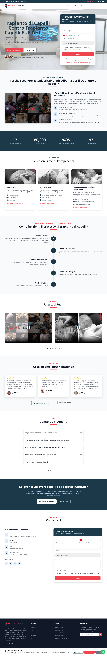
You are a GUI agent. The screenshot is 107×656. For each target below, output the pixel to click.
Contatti (100, 6)
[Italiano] (88, 1)
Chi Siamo (70, 6)
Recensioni (92, 6)
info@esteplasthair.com (21, 1)
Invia (78, 54)
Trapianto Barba (59, 636)
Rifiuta (99, 652)
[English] (90, 1)
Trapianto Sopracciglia (61, 638)
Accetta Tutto (90, 652)
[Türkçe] (92, 1)
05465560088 (8, 1)
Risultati (83, 6)
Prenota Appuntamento (46, 501)
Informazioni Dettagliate (14, 203)
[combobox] (65, 35)
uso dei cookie (15, 654)
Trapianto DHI (59, 630)
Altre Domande (54, 471)
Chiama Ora (30, 50)
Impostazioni (78, 652)
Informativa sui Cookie (85, 62)
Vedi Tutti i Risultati (54, 348)
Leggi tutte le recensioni (43, 403)
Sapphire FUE (59, 633)
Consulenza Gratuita (13, 50)
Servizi (77, 6)
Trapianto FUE (59, 627)
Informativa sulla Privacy (70, 62)
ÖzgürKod (8, 640)
